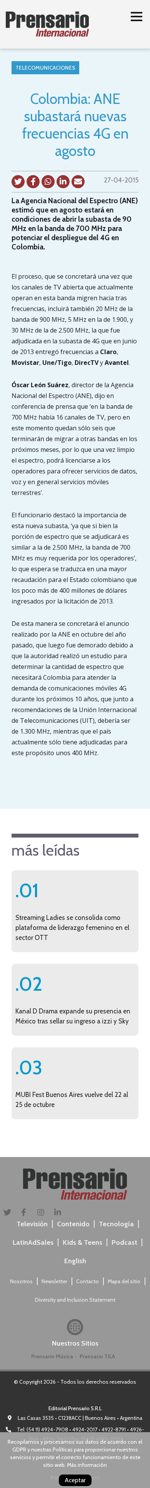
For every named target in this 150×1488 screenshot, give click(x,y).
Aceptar (75, 1480)
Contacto (87, 1281)
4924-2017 (84, 1429)
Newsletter (54, 1281)
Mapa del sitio (124, 1281)
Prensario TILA (97, 1356)
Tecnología (116, 1224)
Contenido (73, 1224)
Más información (87, 1464)
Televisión (32, 1224)
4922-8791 (114, 1429)
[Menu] (136, 18)
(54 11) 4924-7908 (47, 1429)
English (75, 1261)
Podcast (124, 1242)
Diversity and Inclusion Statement (75, 1299)
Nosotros (21, 1281)
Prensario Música (52, 1356)
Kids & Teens (82, 1242)
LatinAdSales (33, 1242)
